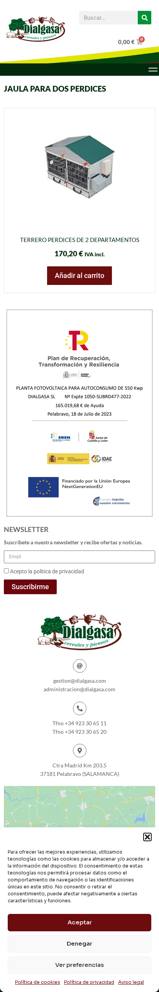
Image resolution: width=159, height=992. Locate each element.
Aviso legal (131, 982)
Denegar (79, 943)
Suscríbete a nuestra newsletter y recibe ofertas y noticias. (73, 542)
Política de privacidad (89, 982)
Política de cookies (37, 982)
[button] (147, 837)
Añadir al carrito (79, 275)
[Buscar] (144, 17)
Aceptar (80, 922)
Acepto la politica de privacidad (47, 571)
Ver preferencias (79, 964)
